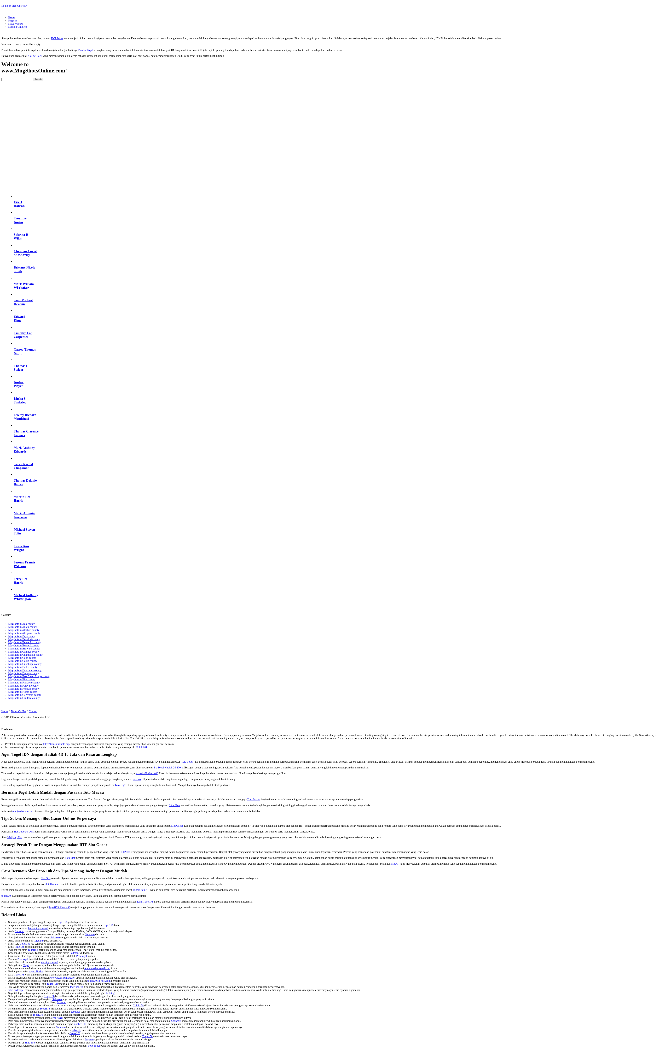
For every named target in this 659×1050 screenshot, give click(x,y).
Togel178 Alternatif (59, 907)
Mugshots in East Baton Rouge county (29, 676)
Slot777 (395, 863)
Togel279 (38, 940)
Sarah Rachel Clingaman (23, 466)
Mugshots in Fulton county (22, 691)
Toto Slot (70, 857)
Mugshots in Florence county (24, 682)
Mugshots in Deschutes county (25, 670)
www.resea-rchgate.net (62, 977)
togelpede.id (76, 986)
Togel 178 (52, 983)
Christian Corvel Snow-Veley (25, 253)
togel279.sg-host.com (99, 980)
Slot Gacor (177, 825)
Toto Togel (187, 761)
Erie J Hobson (19, 204)
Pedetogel (75, 952)
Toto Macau (253, 799)
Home (11, 17)
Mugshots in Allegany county (24, 633)
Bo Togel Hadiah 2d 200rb (168, 767)
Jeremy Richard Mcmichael (25, 416)
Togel (26, 965)
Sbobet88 (176, 1020)
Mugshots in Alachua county (23, 630)
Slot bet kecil (35, 55)
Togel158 (25, 943)
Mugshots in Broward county (24, 648)
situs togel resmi (49, 962)
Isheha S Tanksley (20, 400)
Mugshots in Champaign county (25, 654)
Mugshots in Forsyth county (23, 685)
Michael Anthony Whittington (26, 597)
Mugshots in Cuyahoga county (25, 664)
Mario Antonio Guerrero (24, 515)
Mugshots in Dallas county (22, 667)
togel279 (6, 895)
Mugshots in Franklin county (23, 688)
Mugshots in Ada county (21, 623)
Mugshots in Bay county (21, 636)
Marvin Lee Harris (22, 498)
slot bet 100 (80, 1024)
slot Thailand (52, 884)
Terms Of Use (18, 711)
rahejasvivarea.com (22, 811)
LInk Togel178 (145, 901)
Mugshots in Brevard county (23, 645)
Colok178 (141, 747)
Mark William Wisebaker (24, 285)
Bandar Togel (85, 50)
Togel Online (139, 889)
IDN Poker (57, 38)
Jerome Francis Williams (24, 564)
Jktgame (89, 1039)
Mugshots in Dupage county (23, 673)
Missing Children (17, 26)
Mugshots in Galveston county (24, 694)
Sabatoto (19, 931)
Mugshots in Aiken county (22, 626)
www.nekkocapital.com (97, 968)
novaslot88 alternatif (147, 773)
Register (12, 20)
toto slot (137, 779)
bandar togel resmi (38, 928)
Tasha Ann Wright (21, 548)
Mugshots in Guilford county (24, 698)
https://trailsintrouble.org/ (56, 744)
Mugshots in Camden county (23, 651)
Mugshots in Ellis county (21, 679)
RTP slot (125, 852)
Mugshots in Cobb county (22, 657)
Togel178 (62, 922)
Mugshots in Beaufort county (24, 639)
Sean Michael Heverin (23, 302)
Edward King (19, 318)
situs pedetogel (16, 990)
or (14, 5)
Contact (33, 711)
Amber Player (19, 384)
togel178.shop (36, 971)
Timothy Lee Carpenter (23, 335)
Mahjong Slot (14, 837)
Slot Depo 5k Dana (24, 831)
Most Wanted (15, 23)
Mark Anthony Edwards (24, 449)
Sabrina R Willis (21, 236)
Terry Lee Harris (20, 580)
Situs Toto (174, 805)
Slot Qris (45, 878)
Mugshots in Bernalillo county (24, 642)
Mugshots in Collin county (22, 660)
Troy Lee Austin (20, 220)
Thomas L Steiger (21, 367)
